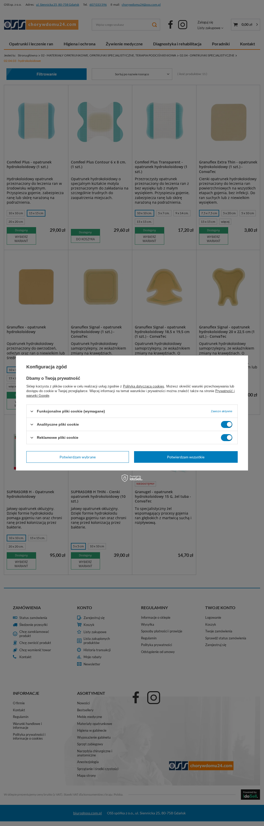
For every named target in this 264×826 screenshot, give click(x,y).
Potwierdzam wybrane (78, 457)
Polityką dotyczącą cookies (143, 386)
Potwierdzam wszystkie (185, 457)
